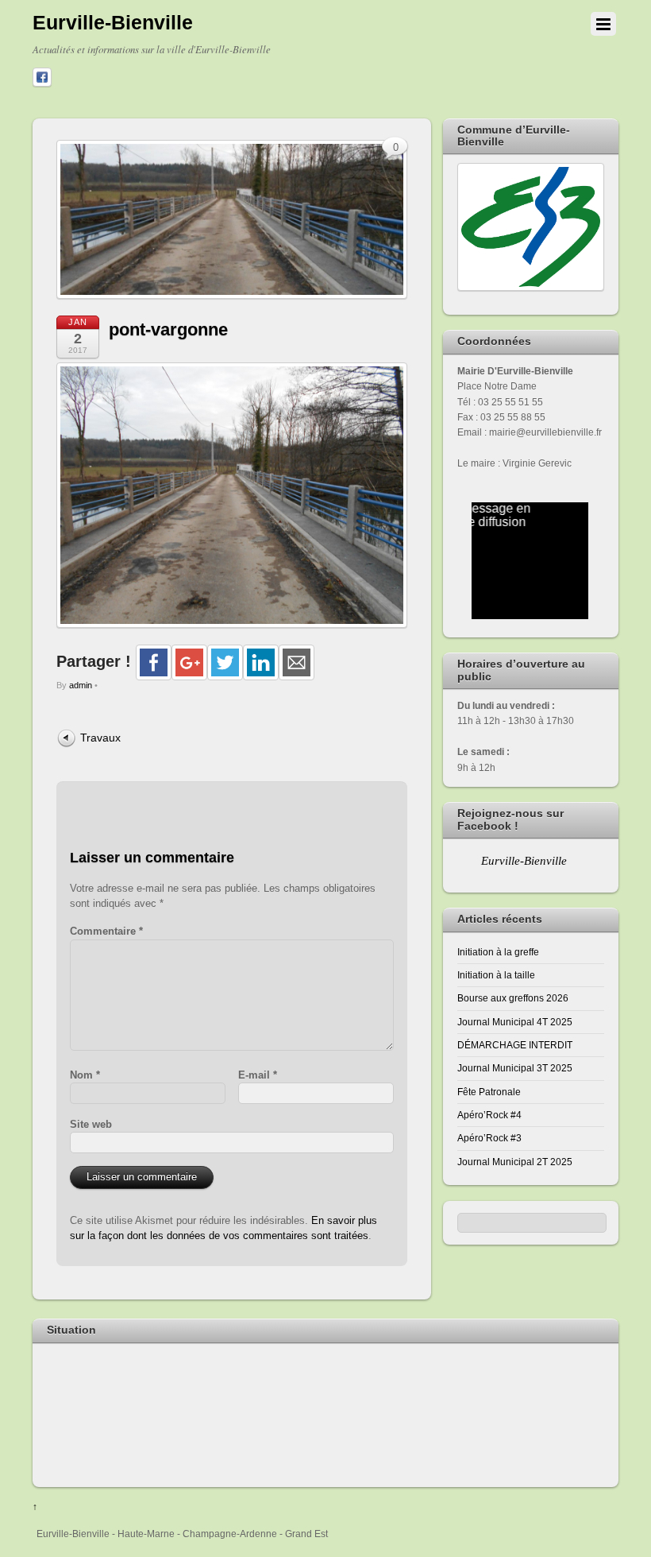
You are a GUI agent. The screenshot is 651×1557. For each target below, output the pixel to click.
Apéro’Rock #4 (489, 1115)
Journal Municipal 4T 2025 (514, 1022)
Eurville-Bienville (524, 860)
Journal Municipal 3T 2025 (514, 1068)
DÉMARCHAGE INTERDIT (514, 1045)
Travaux (100, 737)
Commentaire (106, 931)
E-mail (257, 1075)
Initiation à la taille (496, 975)
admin (80, 685)
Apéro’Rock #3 (489, 1138)
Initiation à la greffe (498, 952)
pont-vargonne (168, 329)
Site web (91, 1124)
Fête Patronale (489, 1091)
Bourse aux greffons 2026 (512, 998)
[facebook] (42, 77)
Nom (85, 1075)
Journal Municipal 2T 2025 (514, 1161)
